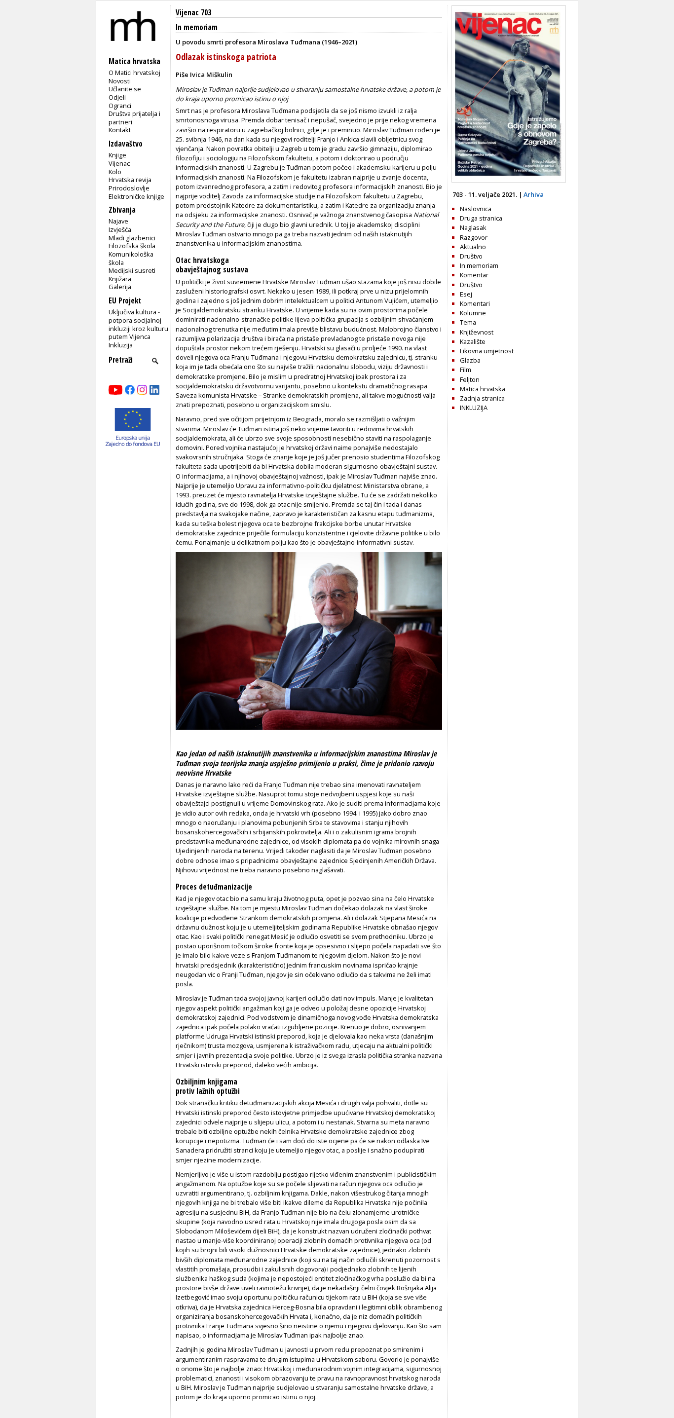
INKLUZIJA (473, 407)
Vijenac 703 (193, 12)
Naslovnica (475, 208)
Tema (468, 322)
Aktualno (473, 246)
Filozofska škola (132, 245)
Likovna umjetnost (487, 350)
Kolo (115, 171)
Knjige (117, 154)
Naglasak (473, 227)
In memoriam (197, 27)
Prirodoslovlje (129, 188)
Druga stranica (481, 218)
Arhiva (534, 194)
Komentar (474, 274)
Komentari (475, 303)
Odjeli (117, 97)
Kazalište (473, 341)
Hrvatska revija (130, 179)
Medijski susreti (132, 270)
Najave (118, 221)
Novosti (120, 80)
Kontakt (120, 129)
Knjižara (120, 278)
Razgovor (473, 237)
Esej (466, 294)
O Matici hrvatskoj (134, 72)
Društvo (471, 256)
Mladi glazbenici (132, 237)
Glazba (470, 360)
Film (465, 369)
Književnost (476, 332)
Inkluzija (121, 344)
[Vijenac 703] (508, 180)
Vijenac (119, 163)
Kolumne (473, 312)
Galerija (120, 286)
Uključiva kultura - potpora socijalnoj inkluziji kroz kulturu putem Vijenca (138, 324)
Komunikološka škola (131, 258)
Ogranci (120, 105)
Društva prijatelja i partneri (134, 117)
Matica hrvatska (482, 388)
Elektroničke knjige (136, 196)
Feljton (470, 379)
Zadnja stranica (482, 398)
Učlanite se (125, 88)
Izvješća (120, 229)
